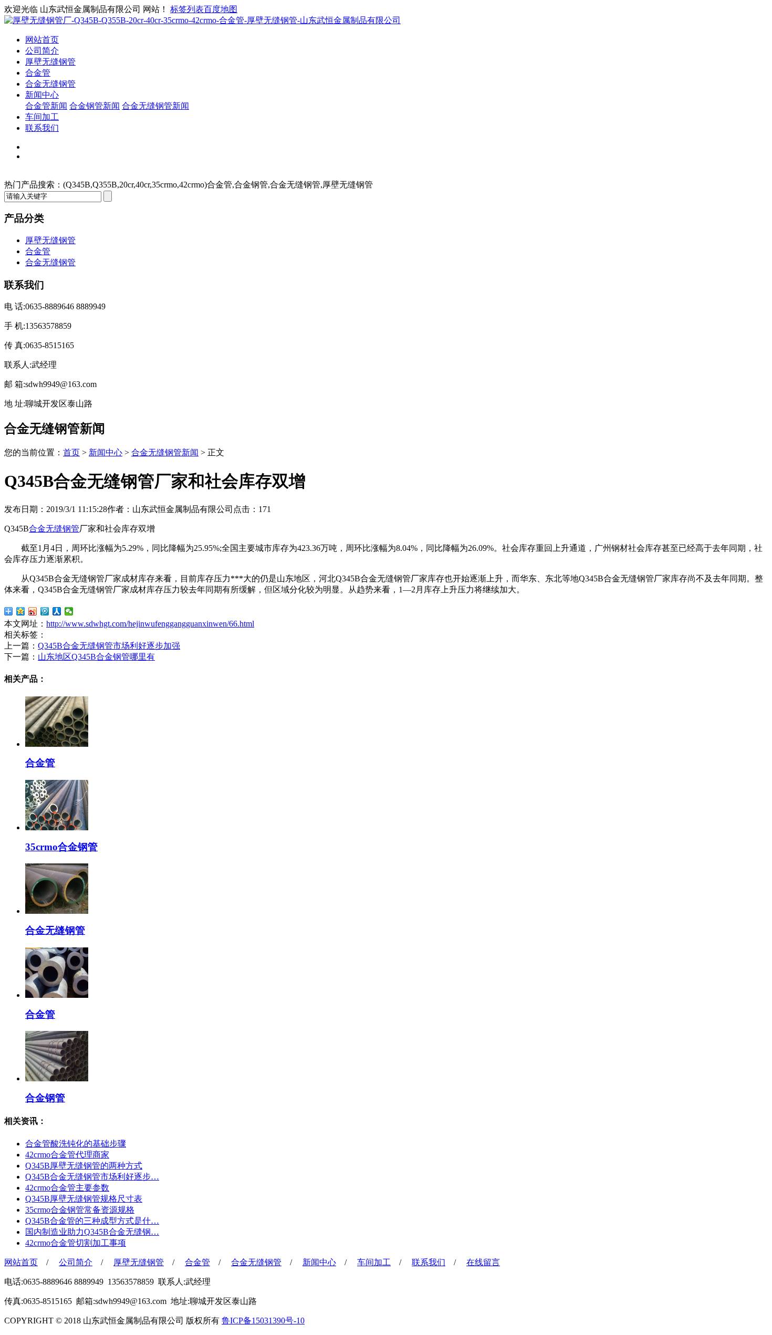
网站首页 (42, 39)
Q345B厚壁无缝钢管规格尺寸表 (83, 1198)
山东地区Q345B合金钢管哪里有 (96, 656)
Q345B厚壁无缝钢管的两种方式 (83, 1165)
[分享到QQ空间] (20, 611)
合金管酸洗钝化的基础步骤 (75, 1143)
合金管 (37, 72)
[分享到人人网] (57, 611)
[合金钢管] (56, 1078)
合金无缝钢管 (50, 83)
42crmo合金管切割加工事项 (75, 1242)
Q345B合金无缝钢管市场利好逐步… (92, 1176)
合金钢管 (45, 1097)
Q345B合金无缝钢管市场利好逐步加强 (109, 645)
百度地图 (220, 9)
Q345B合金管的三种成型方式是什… (92, 1220)
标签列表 (187, 9)
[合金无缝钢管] (56, 910)
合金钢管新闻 (94, 105)
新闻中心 (42, 94)
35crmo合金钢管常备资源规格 (79, 1209)
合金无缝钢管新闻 (155, 105)
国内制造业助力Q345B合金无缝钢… (92, 1231)
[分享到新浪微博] (32, 611)
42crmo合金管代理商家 (67, 1154)
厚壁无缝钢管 (50, 61)
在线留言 (483, 1262)
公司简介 (42, 50)
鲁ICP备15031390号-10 (263, 1320)
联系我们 (42, 127)
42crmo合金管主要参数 (67, 1187)
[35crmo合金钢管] (56, 827)
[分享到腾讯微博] (44, 611)
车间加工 (42, 116)
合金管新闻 (46, 105)
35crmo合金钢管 (61, 846)
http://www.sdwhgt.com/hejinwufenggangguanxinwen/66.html (150, 623)
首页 (71, 452)
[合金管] (56, 743)
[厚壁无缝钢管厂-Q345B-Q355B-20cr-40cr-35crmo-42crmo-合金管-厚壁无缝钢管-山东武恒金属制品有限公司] (202, 20)
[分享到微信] (69, 611)
